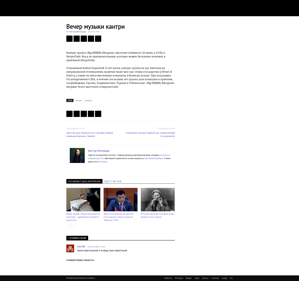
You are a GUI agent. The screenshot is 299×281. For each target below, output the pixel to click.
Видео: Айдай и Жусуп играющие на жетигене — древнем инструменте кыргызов (83, 217)
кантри (79, 100)
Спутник (215, 278)
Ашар (224, 278)
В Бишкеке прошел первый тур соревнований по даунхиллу (150, 134)
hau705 (81, 246)
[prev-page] (68, 226)
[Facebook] (69, 39)
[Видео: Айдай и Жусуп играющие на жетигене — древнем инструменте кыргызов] (83, 199)
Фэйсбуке (158, 158)
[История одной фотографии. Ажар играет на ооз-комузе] (158, 199)
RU (231, 278)
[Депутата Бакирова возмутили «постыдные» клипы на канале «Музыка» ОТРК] (121, 199)
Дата (197, 278)
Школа (205, 278)
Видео (189, 278)
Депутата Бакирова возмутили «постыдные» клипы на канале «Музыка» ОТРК (118, 217)
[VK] (84, 39)
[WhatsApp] (98, 39)
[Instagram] (96, 167)
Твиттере (148, 158)
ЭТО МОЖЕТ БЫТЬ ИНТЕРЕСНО (84, 181)
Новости (168, 278)
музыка (88, 100)
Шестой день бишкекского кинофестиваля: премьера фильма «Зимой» (89, 134)
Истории (179, 278)
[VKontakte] (113, 167)
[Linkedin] (101, 167)
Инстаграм (102, 162)
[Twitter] (77, 39)
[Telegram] (91, 39)
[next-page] (73, 226)
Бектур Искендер (77, 31)
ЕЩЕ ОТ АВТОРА (112, 181)
